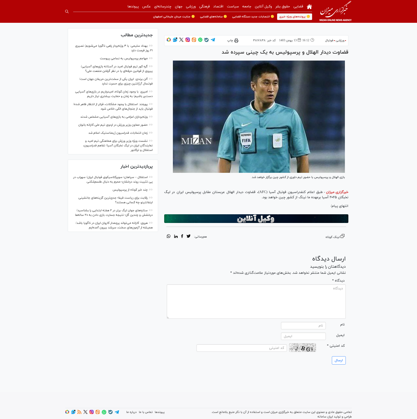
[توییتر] (181, 41)
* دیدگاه (338, 280)
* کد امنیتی (336, 345)
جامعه (246, 6)
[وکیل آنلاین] (256, 218)
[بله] (206, 41)
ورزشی (191, 6)
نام (342, 324)
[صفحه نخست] (309, 6)
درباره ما (131, 412)
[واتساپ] (200, 41)
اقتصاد (218, 6)
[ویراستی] (175, 41)
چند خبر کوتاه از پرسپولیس (130, 190)
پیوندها (133, 6)
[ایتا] (194, 41)
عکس (146, 6)
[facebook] (182, 236)
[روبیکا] (169, 41)
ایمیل (340, 335)
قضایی (298, 6)
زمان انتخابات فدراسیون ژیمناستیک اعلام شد (118, 133)
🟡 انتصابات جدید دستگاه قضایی (253, 17)
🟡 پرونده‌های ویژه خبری (294, 17)
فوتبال (329, 40)
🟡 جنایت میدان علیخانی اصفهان (174, 17)
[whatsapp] (168, 236)
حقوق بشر (282, 6)
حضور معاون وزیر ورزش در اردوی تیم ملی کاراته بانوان (113, 125)
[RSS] (79, 413)
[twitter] (188, 236)
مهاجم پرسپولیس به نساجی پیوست (124, 58)
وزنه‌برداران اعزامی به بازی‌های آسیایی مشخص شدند (114, 117)
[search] (67, 11)
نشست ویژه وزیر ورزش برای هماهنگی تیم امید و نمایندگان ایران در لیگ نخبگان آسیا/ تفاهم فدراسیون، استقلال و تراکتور (118, 145)
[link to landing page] (335, 11)
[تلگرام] (213, 41)
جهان (178, 6)
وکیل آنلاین (263, 6)
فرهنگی (204, 6)
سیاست (233, 6)
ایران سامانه (325, 417)
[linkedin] (176, 236)
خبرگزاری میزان (337, 192)
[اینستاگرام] (187, 41)
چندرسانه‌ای (162, 6)
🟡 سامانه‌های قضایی (213, 17)
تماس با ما (146, 412)
